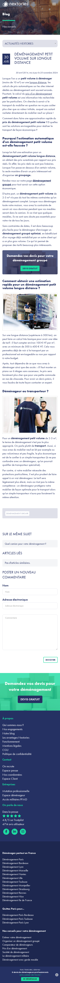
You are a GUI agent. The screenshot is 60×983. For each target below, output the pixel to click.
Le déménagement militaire (15, 955)
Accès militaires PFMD (14, 799)
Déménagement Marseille (15, 870)
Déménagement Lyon (13, 866)
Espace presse (10, 770)
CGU (5, 750)
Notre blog (8, 733)
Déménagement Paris (13, 859)
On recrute (8, 766)
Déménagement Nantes (14, 874)
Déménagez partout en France (19, 853)
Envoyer (50, 659)
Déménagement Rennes (14, 892)
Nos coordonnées (12, 774)
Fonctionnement (11, 741)
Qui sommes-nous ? (13, 725)
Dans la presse (10, 812)
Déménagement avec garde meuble (20, 959)
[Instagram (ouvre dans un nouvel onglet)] (23, 832)
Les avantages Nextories (15, 737)
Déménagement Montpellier (16, 885)
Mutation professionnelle (15, 791)
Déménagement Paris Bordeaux (18, 915)
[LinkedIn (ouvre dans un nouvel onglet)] (15, 832)
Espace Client (10, 778)
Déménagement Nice (13, 896)
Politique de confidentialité (17, 754)
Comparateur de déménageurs (17, 944)
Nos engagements (12, 729)
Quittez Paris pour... (13, 908)
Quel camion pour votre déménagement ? (25, 543)
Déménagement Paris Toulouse (17, 919)
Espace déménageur (13, 795)
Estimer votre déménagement (16, 937)
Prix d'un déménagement (14, 948)
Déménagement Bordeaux (15, 863)
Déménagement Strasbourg (15, 889)
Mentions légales (11, 746)
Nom (5, 585)
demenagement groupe (17, 513)
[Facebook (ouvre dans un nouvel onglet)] (6, 832)
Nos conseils (9, 26)
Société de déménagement (15, 952)
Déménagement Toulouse (14, 881)
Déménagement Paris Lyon (15, 922)
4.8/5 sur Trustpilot (13, 820)
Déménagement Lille (12, 878)
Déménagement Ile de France (17, 900)
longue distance (38, 82)
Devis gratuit (30, 268)
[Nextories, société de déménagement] (15, 4)
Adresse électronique (15, 599)
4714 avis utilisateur (13, 824)
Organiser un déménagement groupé (21, 941)
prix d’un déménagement (38, 93)
